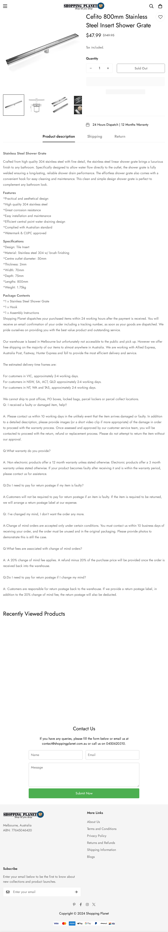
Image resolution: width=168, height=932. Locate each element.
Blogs (91, 856)
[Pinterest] (74, 904)
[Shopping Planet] (84, 6)
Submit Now (84, 793)
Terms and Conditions (101, 828)
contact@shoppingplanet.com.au (64, 743)
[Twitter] (93, 904)
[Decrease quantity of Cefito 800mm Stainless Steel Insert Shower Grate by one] (90, 68)
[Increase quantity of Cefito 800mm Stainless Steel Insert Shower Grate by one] (107, 68)
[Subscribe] (76, 892)
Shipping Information (101, 849)
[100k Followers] (87, 904)
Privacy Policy (96, 835)
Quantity (92, 58)
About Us (93, 821)
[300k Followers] (80, 904)
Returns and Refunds (101, 842)
